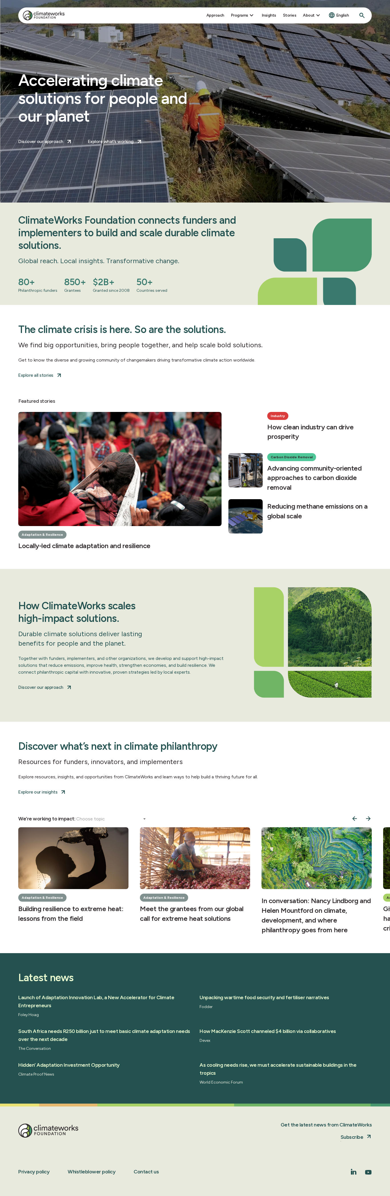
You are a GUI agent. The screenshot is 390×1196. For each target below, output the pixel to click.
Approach (215, 15)
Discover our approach (40, 141)
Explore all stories (35, 375)
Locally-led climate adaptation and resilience (84, 546)
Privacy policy (33, 1172)
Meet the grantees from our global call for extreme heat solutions (192, 914)
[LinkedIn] (354, 1173)
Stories (289, 15)
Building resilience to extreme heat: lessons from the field (70, 914)
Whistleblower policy (91, 1172)
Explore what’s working (111, 141)
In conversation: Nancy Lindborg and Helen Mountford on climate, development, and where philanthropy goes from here (316, 915)
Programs (239, 15)
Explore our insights (37, 792)
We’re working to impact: (47, 819)
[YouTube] (368, 1174)
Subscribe (352, 1137)
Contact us (146, 1172)
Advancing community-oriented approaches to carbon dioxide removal (314, 478)
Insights (269, 15)
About (309, 15)
